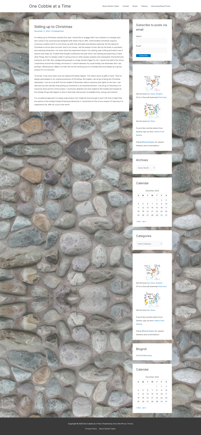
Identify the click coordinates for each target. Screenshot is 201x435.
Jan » (144, 221)
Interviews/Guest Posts (160, 6)
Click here (162, 97)
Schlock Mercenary (144, 355)
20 (148, 211)
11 (138, 208)
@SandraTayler (148, 142)
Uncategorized (58, 31)
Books (135, 6)
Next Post (124, 116)
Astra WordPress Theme (123, 424)
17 (166, 208)
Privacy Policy (91, 429)
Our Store (151, 121)
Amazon (159, 94)
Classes (144, 6)
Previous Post (36, 116)
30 (161, 215)
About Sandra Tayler (110, 6)
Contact (126, 6)
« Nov (138, 221)
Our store (151, 94)
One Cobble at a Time (50, 6)
